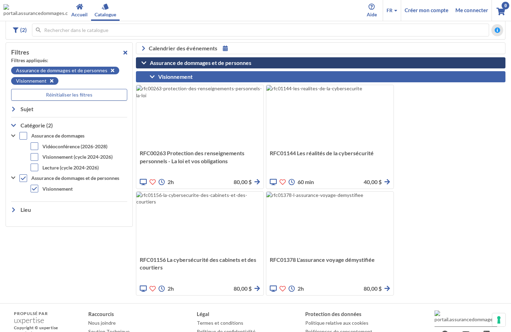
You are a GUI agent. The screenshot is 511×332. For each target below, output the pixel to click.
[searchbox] (260, 30)
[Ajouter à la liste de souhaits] (152, 182)
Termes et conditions (220, 323)
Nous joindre (102, 323)
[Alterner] (14, 30)
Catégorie (36, 125)
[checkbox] (51, 137)
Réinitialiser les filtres (69, 95)
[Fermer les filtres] (125, 52)
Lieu (25, 209)
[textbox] (260, 30)
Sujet (26, 109)
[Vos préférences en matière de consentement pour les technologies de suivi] (498, 319)
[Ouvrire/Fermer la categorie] (145, 63)
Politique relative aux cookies (336, 323)
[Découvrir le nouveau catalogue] (497, 30)
